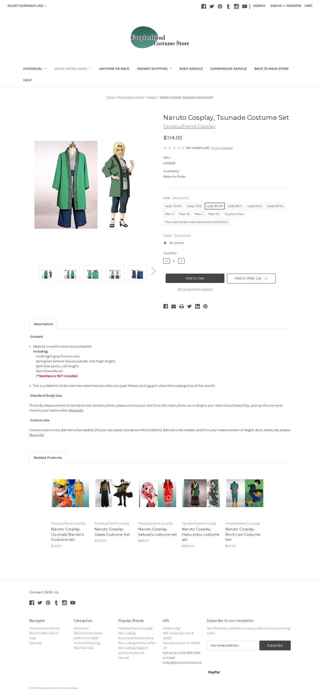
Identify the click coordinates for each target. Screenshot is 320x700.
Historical (32, 68)
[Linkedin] (197, 306)
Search (259, 6)
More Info (36, 435)
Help (27, 80)
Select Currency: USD (25, 6)
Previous (32, 271)
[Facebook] (203, 6)
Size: (176, 198)
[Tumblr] (228, 6)
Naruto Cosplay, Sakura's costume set (157, 532)
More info (76, 410)
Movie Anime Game (70, 68)
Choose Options (70, 493)
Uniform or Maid (114, 68)
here (150, 386)
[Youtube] (244, 6)
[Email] (173, 306)
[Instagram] (236, 6)
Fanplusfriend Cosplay (135, 628)
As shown (176, 243)
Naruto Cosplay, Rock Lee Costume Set (242, 534)
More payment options (195, 289)
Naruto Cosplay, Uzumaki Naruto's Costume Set (67, 534)
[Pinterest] (220, 6)
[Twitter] (211, 6)
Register (294, 6)
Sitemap (35, 643)
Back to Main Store (271, 68)
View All (123, 658)
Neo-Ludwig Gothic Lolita (136, 643)
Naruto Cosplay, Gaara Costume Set (112, 532)
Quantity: (170, 253)
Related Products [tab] (48, 457)
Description (43, 324)
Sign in (276, 6)
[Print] (181, 306)
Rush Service (191, 68)
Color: (176, 235)
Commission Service (228, 68)
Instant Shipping (152, 68)
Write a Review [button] (222, 148)
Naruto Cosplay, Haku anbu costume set (201, 534)
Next (153, 271)
